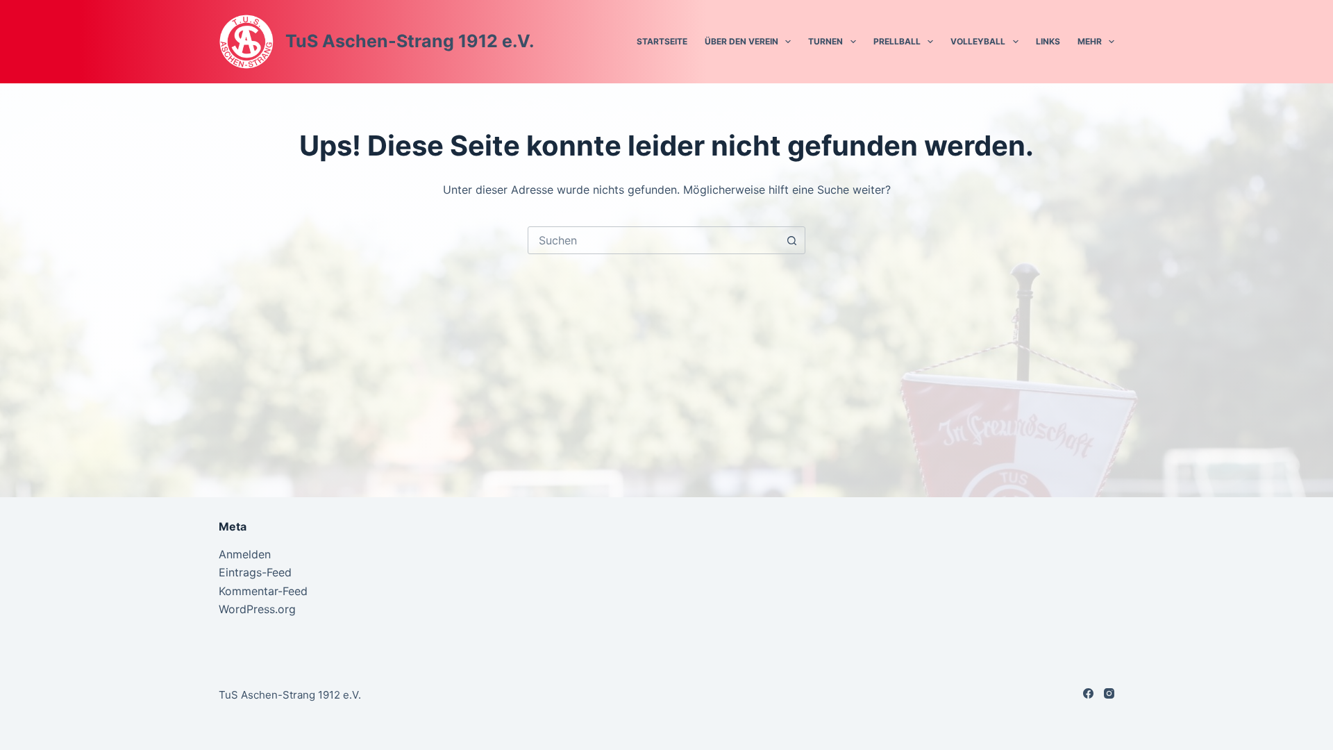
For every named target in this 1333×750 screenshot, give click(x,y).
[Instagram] (1109, 693)
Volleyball (977, 41)
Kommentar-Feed (263, 591)
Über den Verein (741, 41)
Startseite (662, 41)
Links (1048, 41)
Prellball (897, 41)
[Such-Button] (791, 240)
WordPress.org (257, 609)
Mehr (1090, 41)
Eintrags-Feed (255, 572)
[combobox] (653, 240)
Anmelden (245, 554)
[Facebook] (1088, 693)
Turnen (825, 41)
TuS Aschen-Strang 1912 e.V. (409, 41)
